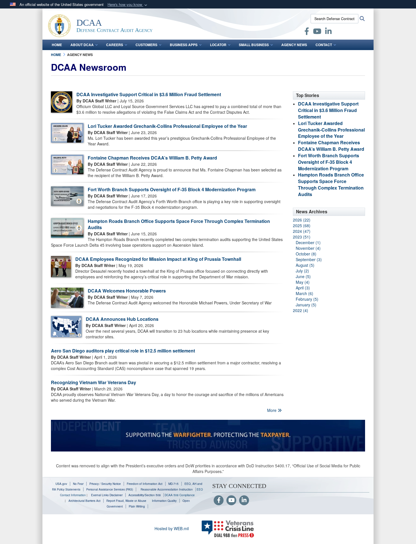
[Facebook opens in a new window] (307, 32)
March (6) (304, 293)
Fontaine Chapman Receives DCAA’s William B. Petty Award (152, 157)
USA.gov (61, 484)
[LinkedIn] (244, 500)
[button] (128, 5)
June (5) (303, 276)
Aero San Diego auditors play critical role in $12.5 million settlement (123, 350)
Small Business (254, 44)
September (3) (309, 259)
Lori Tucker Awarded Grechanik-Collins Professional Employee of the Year (167, 126)
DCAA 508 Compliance (180, 495)
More (272, 410)
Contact (324, 44)
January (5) (306, 305)
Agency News (294, 44)
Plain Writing (137, 506)
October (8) (306, 254)
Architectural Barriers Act (84, 501)
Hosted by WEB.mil (172, 528)
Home (57, 44)
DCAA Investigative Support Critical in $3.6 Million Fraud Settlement (148, 94)
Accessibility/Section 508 (144, 495)
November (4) (308, 248)
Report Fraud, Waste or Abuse (126, 501)
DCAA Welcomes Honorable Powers (127, 290)
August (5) (305, 265)
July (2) (302, 271)
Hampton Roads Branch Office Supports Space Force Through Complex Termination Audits (179, 224)
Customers (146, 44)
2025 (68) (301, 225)
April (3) (303, 288)
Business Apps (184, 44)
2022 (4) (300, 310)
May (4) (303, 282)
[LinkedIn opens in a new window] (328, 32)
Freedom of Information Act (144, 484)
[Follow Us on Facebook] (219, 500)
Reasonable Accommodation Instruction (166, 489)
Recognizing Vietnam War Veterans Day (93, 382)
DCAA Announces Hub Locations (122, 319)
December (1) (308, 242)
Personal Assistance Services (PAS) (109, 489)
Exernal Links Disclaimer (107, 495)
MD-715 (173, 484)
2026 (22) (301, 220)
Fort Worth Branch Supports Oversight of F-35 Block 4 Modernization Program (172, 189)
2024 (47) (301, 231)
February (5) (307, 299)
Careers (114, 44)
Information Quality (164, 501)
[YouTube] (231, 500)
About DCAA (82, 44)
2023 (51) (301, 237)
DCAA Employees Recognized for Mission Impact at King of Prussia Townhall (158, 259)
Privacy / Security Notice (105, 484)
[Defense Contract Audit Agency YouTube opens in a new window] (317, 32)
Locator (218, 44)
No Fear (78, 484)
